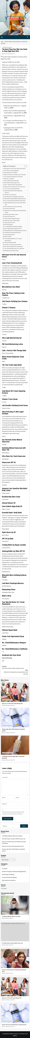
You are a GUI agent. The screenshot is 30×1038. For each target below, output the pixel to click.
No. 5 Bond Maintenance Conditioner (14, 248)
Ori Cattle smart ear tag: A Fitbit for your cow (13, 838)
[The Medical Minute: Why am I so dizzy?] (15, 905)
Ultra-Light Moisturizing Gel (11, 180)
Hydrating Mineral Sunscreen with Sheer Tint (15, 203)
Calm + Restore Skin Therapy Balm (13, 184)
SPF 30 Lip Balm (9, 224)
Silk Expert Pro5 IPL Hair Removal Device (14, 168)
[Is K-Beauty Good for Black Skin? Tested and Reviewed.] (15, 745)
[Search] (27, 37)
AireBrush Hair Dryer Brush (12, 250)
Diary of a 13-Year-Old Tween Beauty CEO (12, 703)
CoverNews (22, 1033)
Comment (5, 777)
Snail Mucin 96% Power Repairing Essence (13, 191)
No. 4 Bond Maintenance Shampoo (14, 246)
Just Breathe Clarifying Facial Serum (14, 196)
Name (4, 797)
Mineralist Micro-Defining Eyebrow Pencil (15, 230)
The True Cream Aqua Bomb (12, 188)
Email (17, 797)
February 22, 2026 (10, 705)
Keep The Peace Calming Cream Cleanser (15, 174)
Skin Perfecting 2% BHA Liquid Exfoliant (15, 198)
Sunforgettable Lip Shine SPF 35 (13, 228)
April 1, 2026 (9, 973)
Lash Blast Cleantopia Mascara (13, 232)
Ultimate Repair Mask (10, 242)
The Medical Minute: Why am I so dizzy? (12, 836)
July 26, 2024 (10, 53)
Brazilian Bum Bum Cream (11, 214)
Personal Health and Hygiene (9, 877)
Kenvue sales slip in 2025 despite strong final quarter (13, 850)
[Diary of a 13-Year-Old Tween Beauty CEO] (15, 692)
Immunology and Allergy (8, 874)
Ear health (4, 868)
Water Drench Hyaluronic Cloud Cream (15, 186)
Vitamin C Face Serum (10, 194)
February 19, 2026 (10, 760)
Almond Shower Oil (10, 216)
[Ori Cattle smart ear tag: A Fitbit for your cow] (15, 931)
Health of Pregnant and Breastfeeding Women (14, 871)
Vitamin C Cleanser (9, 178)
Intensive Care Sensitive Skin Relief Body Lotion (15, 211)
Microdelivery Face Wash (10, 172)
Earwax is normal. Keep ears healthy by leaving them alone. (14, 842)
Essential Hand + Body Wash (12, 220)
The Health (4, 888)
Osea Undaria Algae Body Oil (12, 218)
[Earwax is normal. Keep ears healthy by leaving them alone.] (15, 958)
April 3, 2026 (9, 918)
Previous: (13, 667)
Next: (16, 672)
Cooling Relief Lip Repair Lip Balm (13, 226)
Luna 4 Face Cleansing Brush (11, 170)
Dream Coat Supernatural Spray (13, 244)
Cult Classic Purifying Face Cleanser (13, 176)
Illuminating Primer (10, 234)
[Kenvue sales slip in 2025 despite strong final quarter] (15, 717)
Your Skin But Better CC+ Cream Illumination (13, 239)
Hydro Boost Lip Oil (10, 222)
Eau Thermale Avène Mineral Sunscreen (15, 200)
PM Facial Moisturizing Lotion (12, 182)
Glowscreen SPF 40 (10, 208)
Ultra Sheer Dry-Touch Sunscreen (13, 206)
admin (4, 53)
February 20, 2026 (10, 732)
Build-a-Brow (8, 236)
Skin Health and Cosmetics (7, 47)
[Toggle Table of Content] (25, 166)
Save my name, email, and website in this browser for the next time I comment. (13, 813)
